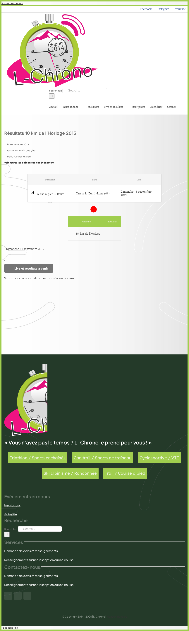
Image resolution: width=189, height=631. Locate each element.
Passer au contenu (12, 3)
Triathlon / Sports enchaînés (38, 457)
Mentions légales (116, 616)
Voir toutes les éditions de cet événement (29, 162)
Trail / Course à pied (125, 473)
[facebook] (8, 596)
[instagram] (18, 596)
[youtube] (27, 596)
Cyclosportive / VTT (159, 457)
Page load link (9, 627)
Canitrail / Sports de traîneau (102, 457)
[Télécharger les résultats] (112, 233)
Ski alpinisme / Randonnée (70, 473)
